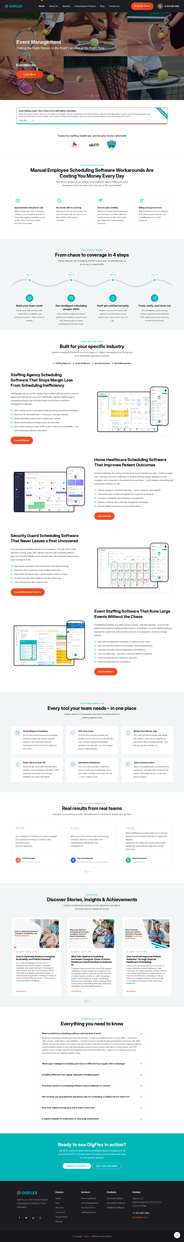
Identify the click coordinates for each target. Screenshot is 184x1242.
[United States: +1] (89, 24)
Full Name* (90, 8)
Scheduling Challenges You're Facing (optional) (101, 50)
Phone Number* (91, 19)
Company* (120, 8)
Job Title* (89, 30)
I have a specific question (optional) (97, 62)
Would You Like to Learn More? (58, 86)
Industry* (89, 40)
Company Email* (122, 19)
